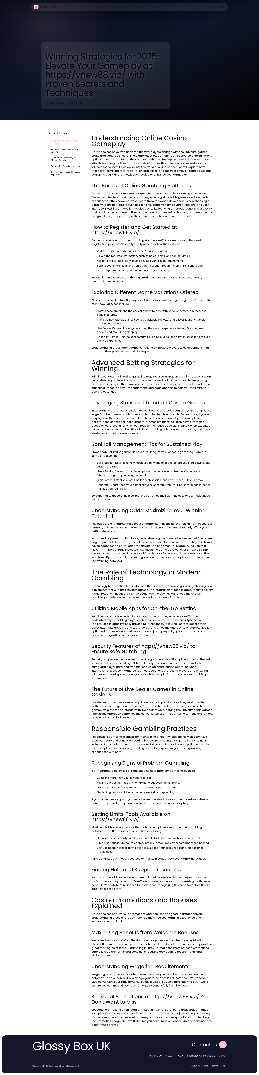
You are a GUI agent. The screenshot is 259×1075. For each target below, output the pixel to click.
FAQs (180, 1055)
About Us (195, 1065)
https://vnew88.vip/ (179, 159)
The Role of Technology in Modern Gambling (63, 159)
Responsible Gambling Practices (65, 166)
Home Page (155, 1055)
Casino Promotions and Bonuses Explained (65, 173)
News (169, 1055)
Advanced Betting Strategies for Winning (65, 150)
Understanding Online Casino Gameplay (64, 142)
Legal (223, 1065)
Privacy (205, 1065)
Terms (215, 1065)
